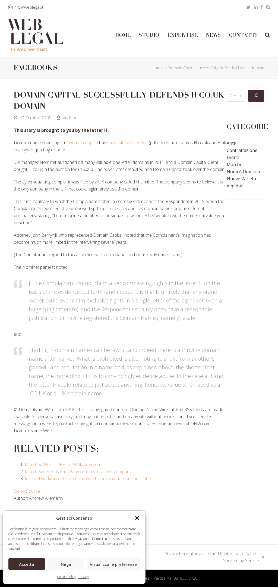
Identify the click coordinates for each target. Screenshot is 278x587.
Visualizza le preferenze (113, 564)
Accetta (26, 564)
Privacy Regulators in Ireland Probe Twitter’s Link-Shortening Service (209, 557)
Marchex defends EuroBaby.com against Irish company (78, 471)
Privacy (83, 576)
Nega (66, 564)
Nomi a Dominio (243, 171)
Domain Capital (83, 143)
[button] (137, 518)
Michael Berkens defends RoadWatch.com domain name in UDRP (88, 479)
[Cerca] (256, 96)
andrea (69, 117)
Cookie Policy (66, 576)
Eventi (233, 157)
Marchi (234, 164)
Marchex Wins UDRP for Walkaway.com (63, 464)
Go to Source (27, 491)
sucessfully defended (127, 143)
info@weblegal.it (28, 7)
